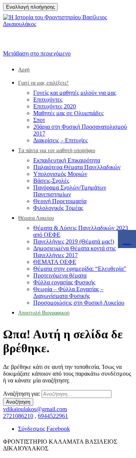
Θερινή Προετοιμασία (60, 201)
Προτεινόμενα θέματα (60, 275)
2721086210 (18, 416)
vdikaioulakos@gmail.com (35, 409)
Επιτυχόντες (47, 99)
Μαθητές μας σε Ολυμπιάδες (68, 113)
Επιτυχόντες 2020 (54, 106)
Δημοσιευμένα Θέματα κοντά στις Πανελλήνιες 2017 (74, 251)
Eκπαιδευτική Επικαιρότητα (66, 160)
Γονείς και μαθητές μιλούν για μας (74, 92)
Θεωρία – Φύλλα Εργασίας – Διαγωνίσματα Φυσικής (68, 292)
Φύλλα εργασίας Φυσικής (64, 282)
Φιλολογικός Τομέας (58, 208)
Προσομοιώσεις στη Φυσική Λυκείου (78, 302)
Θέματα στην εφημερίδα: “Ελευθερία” (79, 268)
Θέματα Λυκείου (36, 218)
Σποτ (39, 120)
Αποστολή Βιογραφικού (44, 313)
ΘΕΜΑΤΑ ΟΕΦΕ (54, 262)
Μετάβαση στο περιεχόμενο (37, 53)
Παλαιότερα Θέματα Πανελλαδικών (77, 167)
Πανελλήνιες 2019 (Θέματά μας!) (73, 241)
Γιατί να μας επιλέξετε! (43, 83)
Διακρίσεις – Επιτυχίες (60, 140)
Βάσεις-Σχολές (51, 180)
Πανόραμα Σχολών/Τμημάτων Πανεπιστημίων (69, 190)
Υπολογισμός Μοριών (60, 174)
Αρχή (23, 69)
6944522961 (53, 416)
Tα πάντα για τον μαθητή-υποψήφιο (56, 150)
